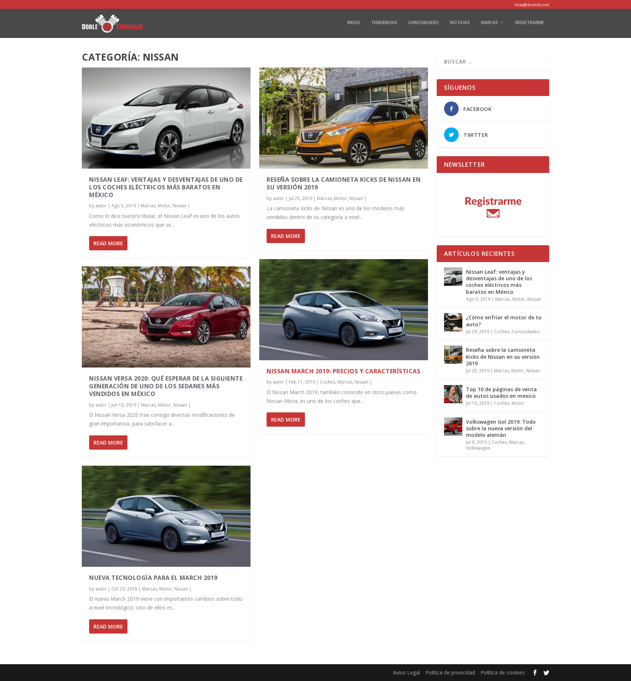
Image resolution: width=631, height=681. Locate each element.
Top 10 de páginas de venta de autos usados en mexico (501, 392)
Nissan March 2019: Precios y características (343, 371)
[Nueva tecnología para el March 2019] (166, 516)
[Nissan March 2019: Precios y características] (343, 309)
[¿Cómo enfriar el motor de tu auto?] (453, 322)
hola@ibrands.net (532, 4)
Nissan (180, 206)
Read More (108, 243)
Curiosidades (423, 23)
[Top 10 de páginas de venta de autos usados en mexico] (453, 394)
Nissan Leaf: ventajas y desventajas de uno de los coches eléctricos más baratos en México (166, 187)
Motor (164, 206)
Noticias (460, 23)
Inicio (353, 23)
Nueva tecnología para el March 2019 (153, 578)
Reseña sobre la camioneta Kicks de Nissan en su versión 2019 (344, 183)
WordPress (205, 672)
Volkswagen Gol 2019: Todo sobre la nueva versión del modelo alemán (501, 428)
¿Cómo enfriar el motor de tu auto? (504, 320)
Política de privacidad (450, 672)
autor (101, 206)
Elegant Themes (134, 672)
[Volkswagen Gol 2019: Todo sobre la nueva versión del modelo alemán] (453, 427)
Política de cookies (503, 672)
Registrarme (529, 23)
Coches (327, 382)
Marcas (489, 23)
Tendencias (384, 23)
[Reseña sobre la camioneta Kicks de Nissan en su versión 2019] (343, 118)
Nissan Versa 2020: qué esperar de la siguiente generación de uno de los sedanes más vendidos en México (165, 386)
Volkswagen (478, 448)
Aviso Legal (406, 672)
